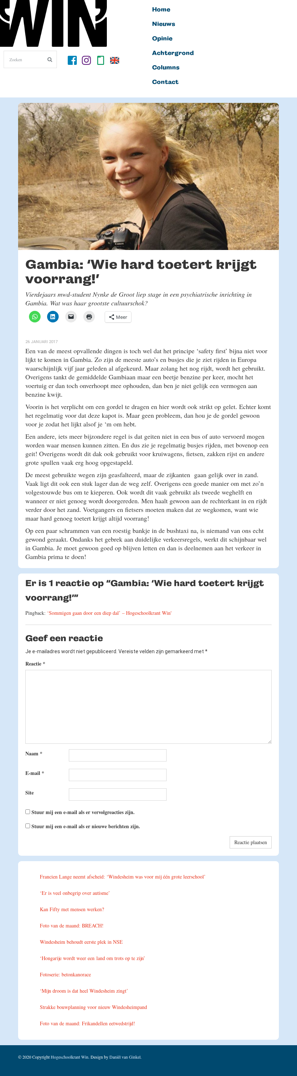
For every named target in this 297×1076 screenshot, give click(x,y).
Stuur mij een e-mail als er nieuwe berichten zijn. (86, 826)
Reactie (35, 663)
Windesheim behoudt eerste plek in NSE (81, 941)
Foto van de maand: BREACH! (72, 925)
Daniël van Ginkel (125, 1057)
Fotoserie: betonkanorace (65, 974)
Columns (166, 68)
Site (29, 792)
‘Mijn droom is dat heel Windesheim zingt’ (84, 990)
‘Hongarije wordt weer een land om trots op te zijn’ (92, 958)
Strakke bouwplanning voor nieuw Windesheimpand (93, 1007)
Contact (165, 82)
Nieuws (163, 24)
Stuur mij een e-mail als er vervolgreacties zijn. (83, 812)
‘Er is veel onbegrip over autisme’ (75, 892)
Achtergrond (173, 53)
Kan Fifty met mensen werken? (72, 909)
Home (161, 10)
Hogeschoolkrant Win (69, 1057)
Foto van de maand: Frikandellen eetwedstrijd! (87, 1023)
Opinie (162, 39)
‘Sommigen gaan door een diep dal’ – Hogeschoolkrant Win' (109, 612)
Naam (33, 753)
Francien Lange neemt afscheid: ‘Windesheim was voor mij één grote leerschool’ (123, 876)
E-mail (34, 773)
